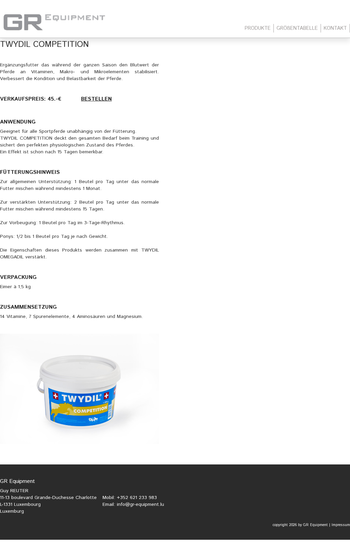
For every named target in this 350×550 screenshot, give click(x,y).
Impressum (341, 525)
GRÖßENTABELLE (297, 28)
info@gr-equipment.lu (140, 504)
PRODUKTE (258, 28)
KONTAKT (335, 28)
